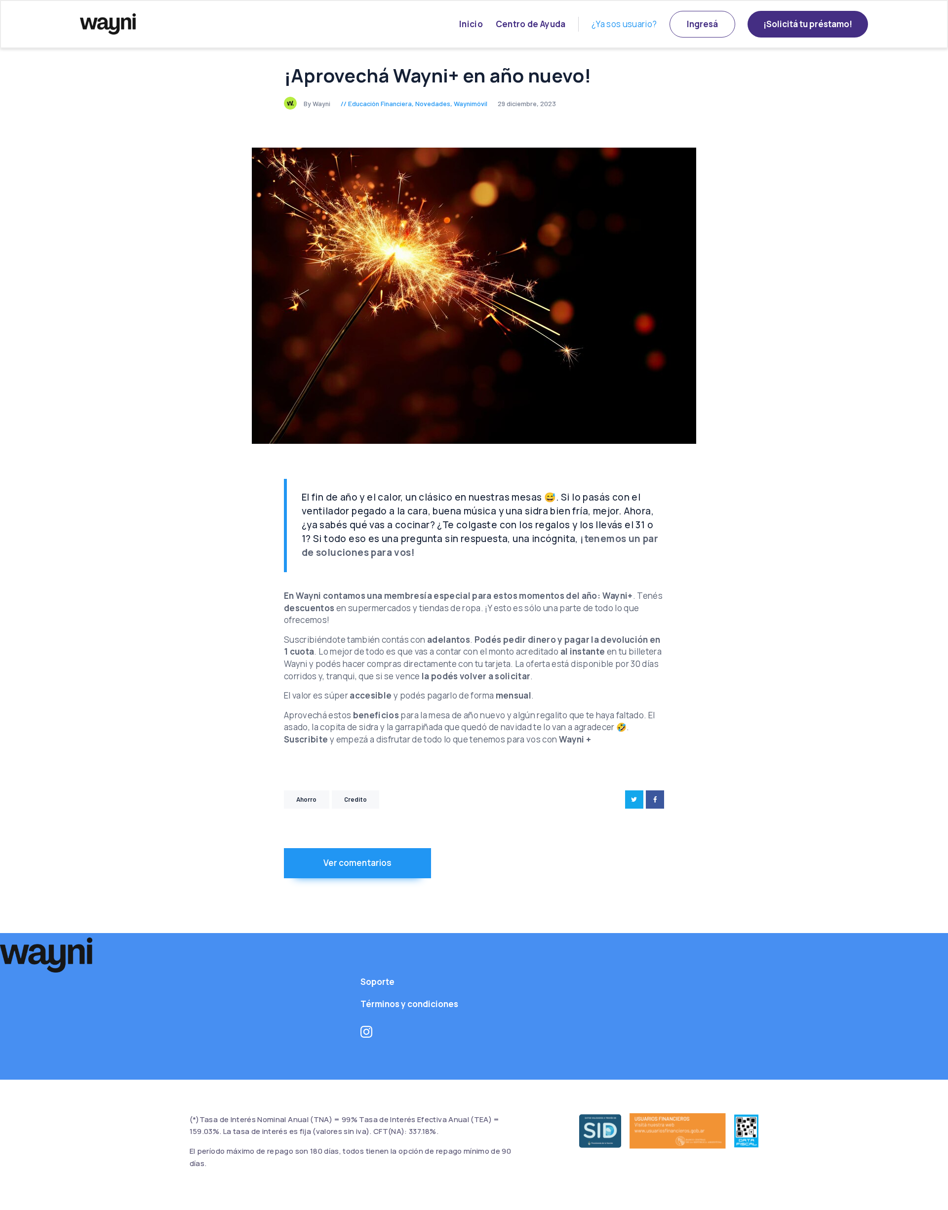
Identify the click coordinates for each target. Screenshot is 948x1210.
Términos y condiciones (409, 1004)
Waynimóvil (470, 103)
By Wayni (318, 103)
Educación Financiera (380, 103)
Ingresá (702, 24)
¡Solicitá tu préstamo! (807, 24)
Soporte (377, 981)
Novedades (432, 103)
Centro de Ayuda (531, 24)
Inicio (471, 24)
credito (355, 799)
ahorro (306, 799)
